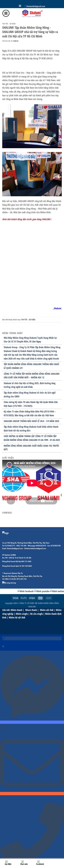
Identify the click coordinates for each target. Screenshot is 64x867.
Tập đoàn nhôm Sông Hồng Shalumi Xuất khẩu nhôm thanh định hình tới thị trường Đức (31, 428)
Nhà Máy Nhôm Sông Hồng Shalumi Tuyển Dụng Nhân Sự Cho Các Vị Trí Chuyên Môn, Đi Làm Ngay (30, 339)
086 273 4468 (26, 561)
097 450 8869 (27, 566)
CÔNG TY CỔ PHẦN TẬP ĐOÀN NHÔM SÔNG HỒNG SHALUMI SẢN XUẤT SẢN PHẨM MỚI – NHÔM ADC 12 (32, 375)
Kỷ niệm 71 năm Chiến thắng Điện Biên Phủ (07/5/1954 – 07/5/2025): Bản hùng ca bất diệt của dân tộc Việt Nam (30, 413)
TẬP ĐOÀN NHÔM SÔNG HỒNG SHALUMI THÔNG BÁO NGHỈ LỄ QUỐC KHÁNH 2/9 (31, 366)
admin (15, 41)
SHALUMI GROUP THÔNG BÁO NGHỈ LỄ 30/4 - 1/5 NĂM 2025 (31, 421)
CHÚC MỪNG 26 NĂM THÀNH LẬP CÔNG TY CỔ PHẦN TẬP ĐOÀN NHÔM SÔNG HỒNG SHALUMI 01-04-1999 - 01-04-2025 (32, 438)
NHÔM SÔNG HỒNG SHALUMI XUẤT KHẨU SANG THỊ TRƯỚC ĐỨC (31, 447)
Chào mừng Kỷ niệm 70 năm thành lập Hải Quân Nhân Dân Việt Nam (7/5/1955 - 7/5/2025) (31, 404)
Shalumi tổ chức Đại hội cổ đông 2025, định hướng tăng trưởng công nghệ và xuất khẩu (29, 385)
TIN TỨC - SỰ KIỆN (9, 24)
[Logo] (32, 13)
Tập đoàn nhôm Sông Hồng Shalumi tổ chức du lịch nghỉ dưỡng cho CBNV (30, 394)
